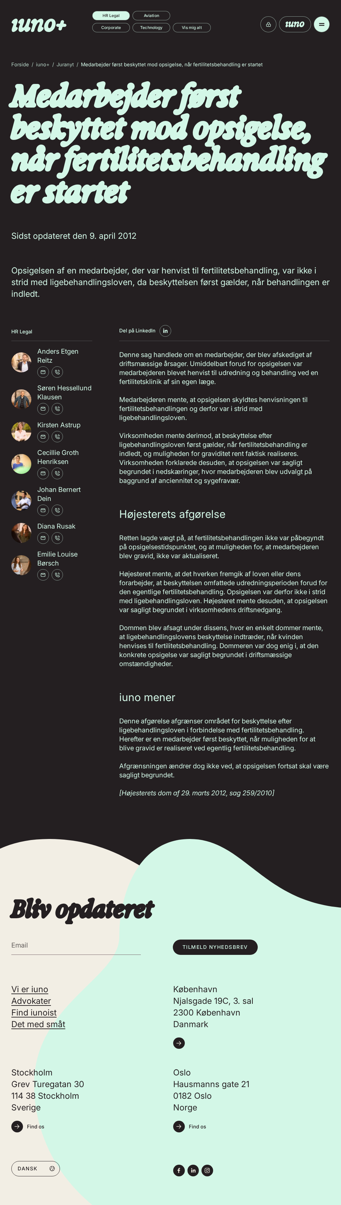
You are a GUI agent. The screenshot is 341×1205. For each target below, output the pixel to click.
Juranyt (65, 64)
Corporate (111, 27)
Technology (151, 27)
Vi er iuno (29, 989)
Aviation (151, 15)
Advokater (31, 1001)
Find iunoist (34, 1012)
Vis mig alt (191, 27)
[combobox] (36, 1168)
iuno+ (43, 64)
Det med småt (38, 1024)
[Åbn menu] (322, 24)
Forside (20, 64)
